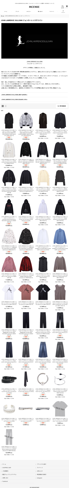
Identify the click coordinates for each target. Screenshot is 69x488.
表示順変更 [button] (63, 106)
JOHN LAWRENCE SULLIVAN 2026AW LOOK (14, 99)
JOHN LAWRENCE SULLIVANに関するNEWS (13, 94)
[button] (62, 7)
